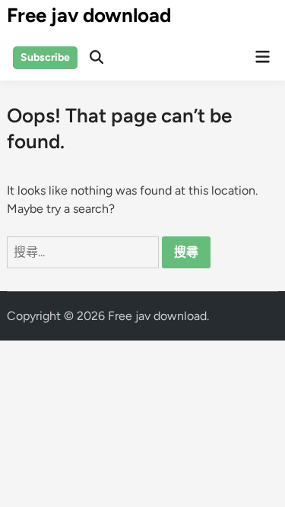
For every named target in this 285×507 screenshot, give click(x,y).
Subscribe (45, 57)
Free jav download (89, 15)
